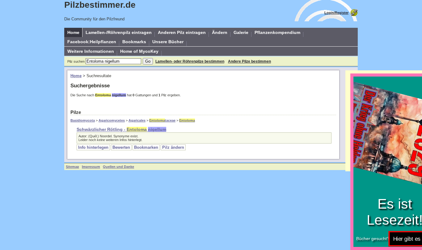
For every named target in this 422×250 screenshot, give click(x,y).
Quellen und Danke (118, 167)
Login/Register (336, 13)
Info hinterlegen (93, 147)
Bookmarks (134, 41)
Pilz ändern (173, 147)
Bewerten (121, 147)
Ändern (219, 32)
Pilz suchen (76, 61)
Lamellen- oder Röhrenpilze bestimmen (189, 61)
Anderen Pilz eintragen (182, 32)
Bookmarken (146, 147)
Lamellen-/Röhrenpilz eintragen (119, 32)
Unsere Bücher (168, 41)
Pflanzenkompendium (277, 32)
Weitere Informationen (90, 51)
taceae (162, 120)
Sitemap (72, 167)
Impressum (91, 167)
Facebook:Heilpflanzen (91, 41)
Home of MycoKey (139, 51)
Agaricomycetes (112, 120)
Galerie (241, 32)
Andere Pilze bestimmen (249, 61)
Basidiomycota (82, 120)
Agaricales (137, 120)
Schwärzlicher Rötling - (121, 129)
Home (73, 32)
